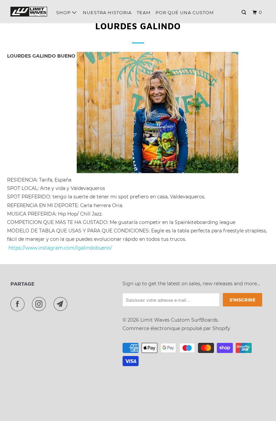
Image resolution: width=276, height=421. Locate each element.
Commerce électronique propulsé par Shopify (176, 328)
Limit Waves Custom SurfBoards (179, 320)
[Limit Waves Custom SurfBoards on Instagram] (40, 304)
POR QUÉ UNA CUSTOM (185, 12)
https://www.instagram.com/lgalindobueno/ (60, 248)
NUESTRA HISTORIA (107, 12)
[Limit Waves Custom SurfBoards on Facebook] (18, 304)
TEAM (143, 12)
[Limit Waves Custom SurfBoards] (28, 11)
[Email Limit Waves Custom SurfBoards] (62, 304)
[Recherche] (244, 12)
